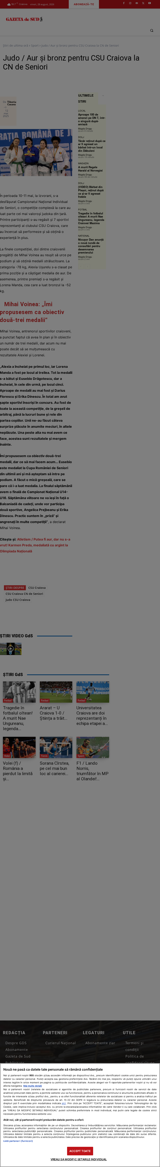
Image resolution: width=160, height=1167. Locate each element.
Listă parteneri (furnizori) (18, 1141)
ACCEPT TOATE (80, 1151)
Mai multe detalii (32, 1085)
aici (64, 1103)
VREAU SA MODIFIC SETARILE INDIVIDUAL (79, 1159)
